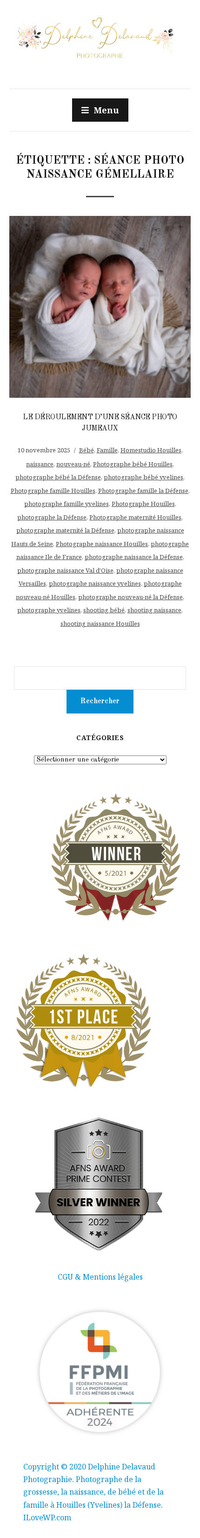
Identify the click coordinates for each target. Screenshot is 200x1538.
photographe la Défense (52, 517)
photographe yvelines (48, 610)
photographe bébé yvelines (143, 477)
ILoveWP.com (47, 1517)
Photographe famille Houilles (53, 490)
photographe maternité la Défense (65, 530)
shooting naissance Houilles (100, 623)
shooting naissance (154, 610)
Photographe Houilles (143, 503)
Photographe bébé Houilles (133, 464)
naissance (39, 464)
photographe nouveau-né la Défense (130, 597)
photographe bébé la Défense (58, 477)
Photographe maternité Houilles (135, 517)
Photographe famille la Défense (143, 490)
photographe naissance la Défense (134, 557)
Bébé (86, 450)
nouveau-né (73, 464)
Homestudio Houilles (150, 450)
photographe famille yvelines (66, 503)
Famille (107, 450)
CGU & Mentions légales (100, 1277)
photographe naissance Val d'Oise (65, 570)
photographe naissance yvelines (95, 583)
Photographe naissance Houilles (102, 544)
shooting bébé (104, 610)
